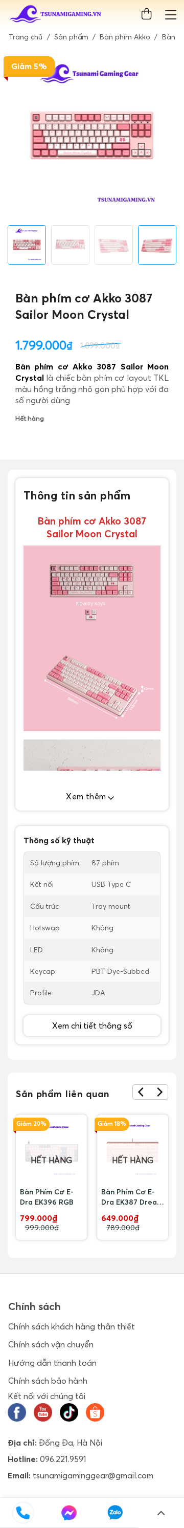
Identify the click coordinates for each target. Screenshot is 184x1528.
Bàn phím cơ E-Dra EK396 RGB (47, 1197)
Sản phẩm (71, 36)
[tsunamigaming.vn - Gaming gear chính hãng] (56, 14)
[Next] (159, 1092)
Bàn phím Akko (125, 36)
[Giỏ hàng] (148, 14)
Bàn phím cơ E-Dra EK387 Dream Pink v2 (132, 1197)
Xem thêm (87, 796)
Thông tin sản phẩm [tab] (77, 495)
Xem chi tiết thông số (92, 1025)
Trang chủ (25, 36)
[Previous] (141, 1092)
